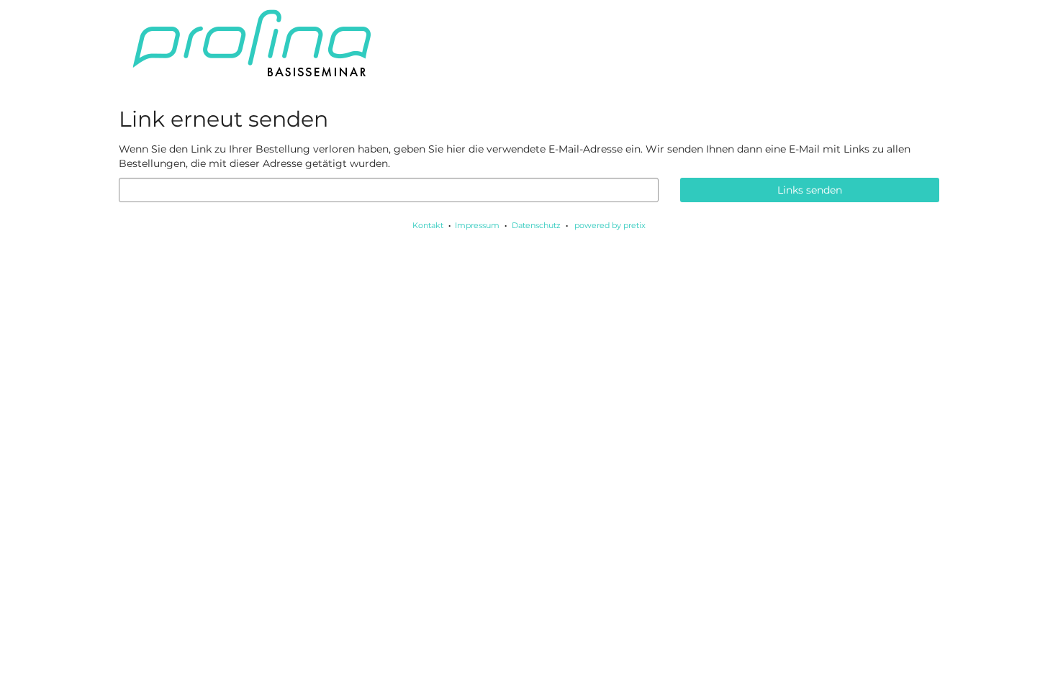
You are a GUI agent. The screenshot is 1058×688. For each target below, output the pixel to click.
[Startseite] (529, 43)
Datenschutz (536, 225)
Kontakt (427, 225)
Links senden (809, 190)
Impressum (477, 225)
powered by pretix (610, 225)
